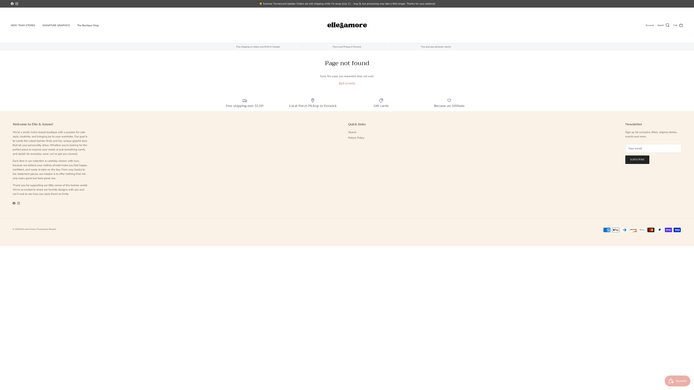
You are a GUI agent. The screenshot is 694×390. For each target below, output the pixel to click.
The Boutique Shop (88, 25)
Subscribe (637, 159)
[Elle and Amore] (347, 25)
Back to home (347, 83)
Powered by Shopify (46, 229)
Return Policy (356, 138)
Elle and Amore (28, 229)
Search (352, 132)
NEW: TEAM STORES (23, 25)
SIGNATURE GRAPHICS (56, 25)
